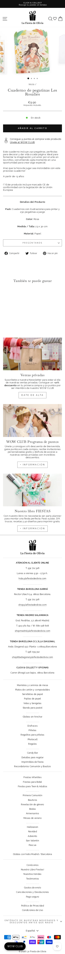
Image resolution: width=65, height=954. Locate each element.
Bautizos (32, 800)
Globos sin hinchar (32, 717)
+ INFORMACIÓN (32, 464)
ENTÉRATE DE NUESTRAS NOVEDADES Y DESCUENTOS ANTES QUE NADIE (31, 921)
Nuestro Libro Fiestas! (32, 869)
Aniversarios (32, 813)
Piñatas (32, 730)
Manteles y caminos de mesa (32, 685)
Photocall (33, 739)
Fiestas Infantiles (32, 777)
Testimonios (32, 878)
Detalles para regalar (32, 757)
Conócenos (32, 865)
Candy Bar (32, 753)
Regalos (32, 744)
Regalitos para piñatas (32, 735)
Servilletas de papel (32, 694)
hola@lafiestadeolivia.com (32, 578)
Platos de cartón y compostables (32, 690)
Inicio (31, 84)
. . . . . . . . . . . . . (32, 712)
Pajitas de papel (32, 698)
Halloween (32, 827)
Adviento (32, 836)
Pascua (32, 845)
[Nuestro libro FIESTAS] (32, 490)
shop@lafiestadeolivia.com (32, 605)
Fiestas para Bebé (32, 782)
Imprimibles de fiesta (32, 762)
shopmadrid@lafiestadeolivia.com (32, 631)
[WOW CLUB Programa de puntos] (32, 420)
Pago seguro (32, 897)
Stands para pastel (32, 708)
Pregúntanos (32, 243)
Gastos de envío (32, 887)
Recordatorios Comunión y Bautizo (32, 766)
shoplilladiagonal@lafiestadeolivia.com (32, 657)
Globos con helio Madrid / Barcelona (32, 854)
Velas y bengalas (32, 703)
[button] (6, 293)
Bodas (32, 809)
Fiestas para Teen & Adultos (32, 786)
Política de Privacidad (32, 905)
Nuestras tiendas (32, 874)
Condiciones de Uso (32, 910)
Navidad (32, 831)
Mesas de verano (32, 818)
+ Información (32, 528)
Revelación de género (32, 804)
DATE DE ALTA (32, 395)
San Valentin (32, 840)
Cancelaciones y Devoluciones (32, 892)
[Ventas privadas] (32, 354)
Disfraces (32, 726)
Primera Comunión (32, 795)
